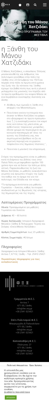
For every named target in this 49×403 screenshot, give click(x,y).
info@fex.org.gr (24, 308)
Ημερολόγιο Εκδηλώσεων (27, 4)
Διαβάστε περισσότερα (17, 392)
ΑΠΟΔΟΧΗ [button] (10, 397)
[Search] (35, 4)
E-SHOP (19, 4)
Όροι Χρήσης (35, 365)
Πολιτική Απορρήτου (17, 365)
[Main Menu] (45, 5)
